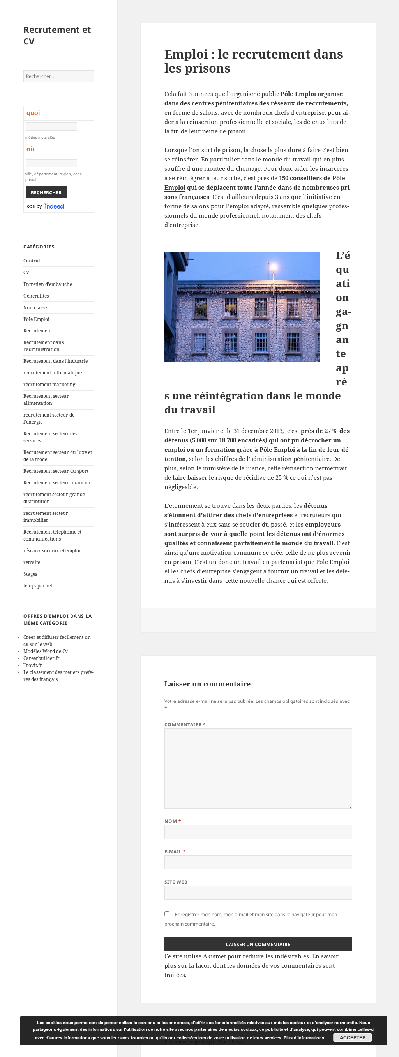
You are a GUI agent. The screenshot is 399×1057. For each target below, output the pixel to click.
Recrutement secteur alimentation (46, 399)
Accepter (353, 1037)
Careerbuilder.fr (41, 658)
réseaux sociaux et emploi (52, 550)
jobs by (34, 206)
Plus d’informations (304, 1038)
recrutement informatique (52, 372)
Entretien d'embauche (47, 284)
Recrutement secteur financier (57, 482)
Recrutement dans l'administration (43, 346)
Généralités (36, 296)
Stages (30, 574)
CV (26, 272)
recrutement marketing (49, 384)
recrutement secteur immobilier (45, 516)
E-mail (175, 851)
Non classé (35, 307)
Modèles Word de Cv (45, 651)
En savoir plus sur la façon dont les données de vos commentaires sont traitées (251, 965)
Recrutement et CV (57, 35)
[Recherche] (54, 206)
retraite (31, 562)
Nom (172, 821)
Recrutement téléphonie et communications (52, 535)
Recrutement (37, 330)
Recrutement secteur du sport (55, 471)
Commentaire (185, 724)
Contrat (31, 260)
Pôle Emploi (36, 319)
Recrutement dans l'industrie (55, 361)
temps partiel (37, 585)
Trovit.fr (32, 665)
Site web (176, 882)
